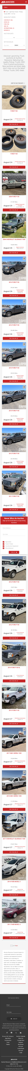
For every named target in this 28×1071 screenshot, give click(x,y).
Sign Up (13, 552)
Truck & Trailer (6, 544)
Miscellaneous (6, 548)
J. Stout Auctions (20, 589)
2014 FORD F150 (14, 282)
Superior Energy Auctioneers (20, 290)
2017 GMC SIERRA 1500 (14, 753)
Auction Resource (6, 1062)
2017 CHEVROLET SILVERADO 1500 (14, 839)
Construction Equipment (6, 546)
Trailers (8, 1044)
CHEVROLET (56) (8, 20)
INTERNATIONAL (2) (9, 28)
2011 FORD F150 (14, 496)
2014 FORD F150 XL (14, 667)
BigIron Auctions (20, 247)
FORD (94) (6, 24)
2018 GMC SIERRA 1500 (14, 796)
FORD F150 (14, 111)
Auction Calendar (20, 1036)
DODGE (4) (6, 22)
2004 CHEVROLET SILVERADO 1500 (14, 239)
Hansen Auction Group (20, 118)
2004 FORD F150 (14, 196)
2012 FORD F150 (14, 582)
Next (16, 945)
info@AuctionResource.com (19, 1062)
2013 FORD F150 (14, 453)
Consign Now (20, 1040)
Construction (8, 1040)
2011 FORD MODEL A (14, 924)
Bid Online (13, 124)
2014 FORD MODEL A (14, 881)
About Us (20, 1038)
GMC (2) (6, 26)
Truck (8, 1042)
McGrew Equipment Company (20, 205)
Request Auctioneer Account (21, 1044)
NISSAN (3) (7, 30)
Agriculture (6, 542)
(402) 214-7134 (14, 1064)
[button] (19, 45)
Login (20, 1052)
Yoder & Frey (20, 889)
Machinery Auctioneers (20, 718)
